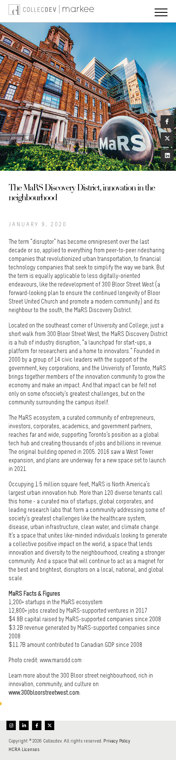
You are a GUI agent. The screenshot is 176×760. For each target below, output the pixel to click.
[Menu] (161, 13)
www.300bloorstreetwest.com (44, 692)
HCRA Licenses (24, 749)
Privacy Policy (116, 741)
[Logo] (17, 11)
